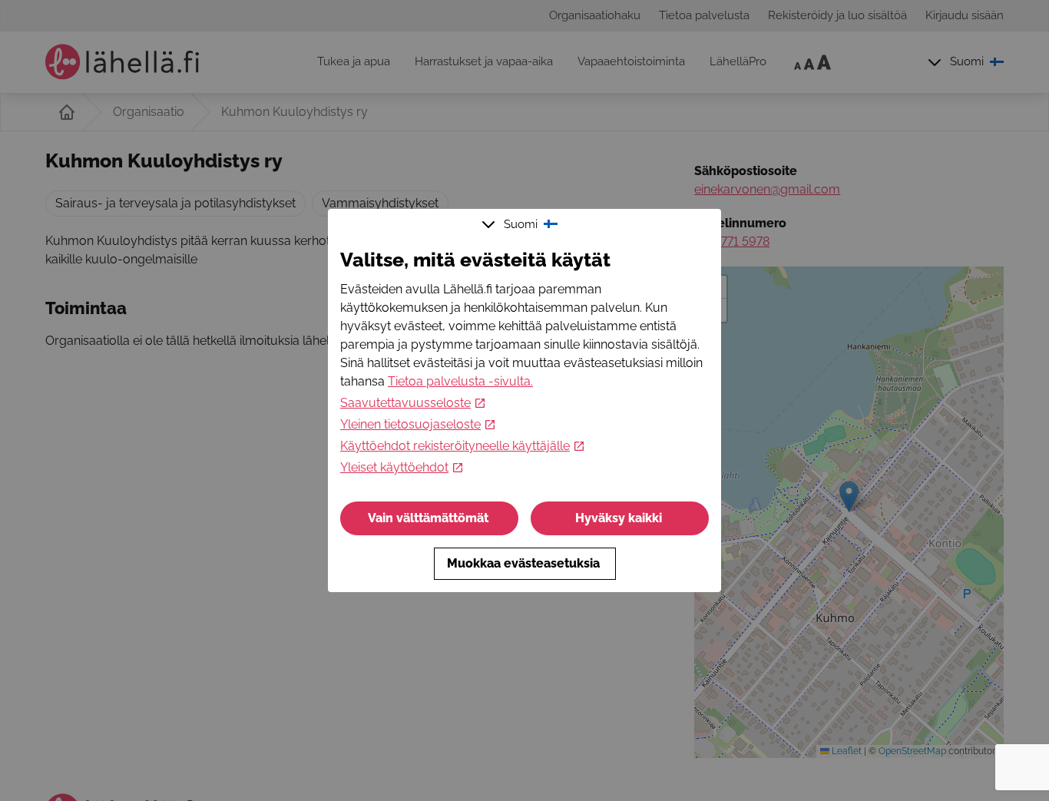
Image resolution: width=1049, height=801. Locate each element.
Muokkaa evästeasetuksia (523, 563)
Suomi (521, 224)
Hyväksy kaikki (618, 518)
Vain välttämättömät (428, 518)
